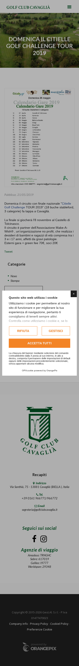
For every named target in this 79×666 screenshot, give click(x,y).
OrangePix (52, 370)
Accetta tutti (39, 343)
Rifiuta (23, 331)
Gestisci (56, 331)
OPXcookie (27, 370)
